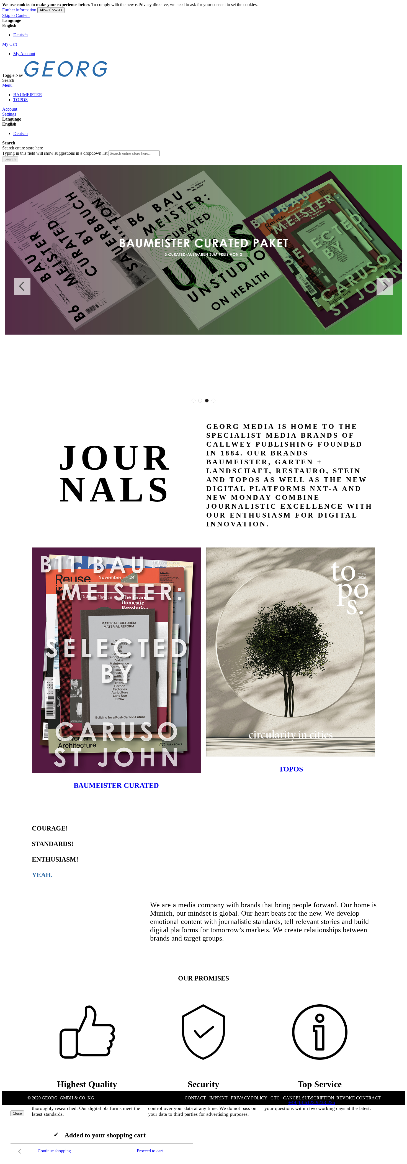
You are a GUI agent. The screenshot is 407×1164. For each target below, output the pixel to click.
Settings (9, 114)
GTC (275, 1098)
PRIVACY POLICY (249, 1098)
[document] (203, 7)
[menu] (203, 97)
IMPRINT (218, 1098)
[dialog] (203, 1133)
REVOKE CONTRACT (358, 1098)
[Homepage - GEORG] (66, 75)
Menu (7, 85)
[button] (203, 25)
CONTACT (195, 1098)
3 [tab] (207, 401)
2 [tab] (200, 401)
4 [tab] (213, 401)
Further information (19, 9)
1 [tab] (193, 401)
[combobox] (134, 153)
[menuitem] (27, 94)
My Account (24, 53)
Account (9, 109)
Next (385, 286)
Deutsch (20, 34)
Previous (22, 286)
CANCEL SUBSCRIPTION (308, 1098)
